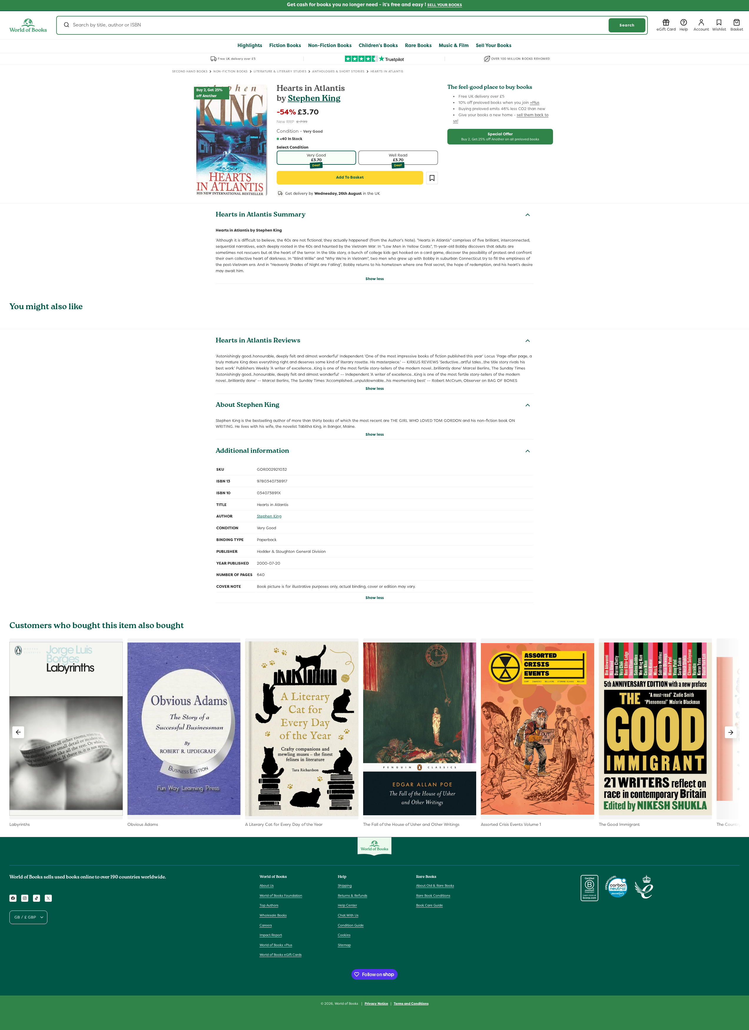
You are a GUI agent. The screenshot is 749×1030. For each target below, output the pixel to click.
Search (627, 25)
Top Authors (269, 905)
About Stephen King (247, 406)
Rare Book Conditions (433, 895)
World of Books (347, 1003)
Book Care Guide (429, 905)
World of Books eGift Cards (281, 955)
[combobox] (352, 25)
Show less (375, 279)
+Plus (534, 102)
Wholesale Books (273, 915)
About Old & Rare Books (435, 886)
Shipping (345, 886)
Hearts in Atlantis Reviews (258, 341)
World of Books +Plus (276, 945)
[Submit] (66, 25)
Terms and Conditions (411, 1003)
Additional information (252, 452)
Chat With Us (348, 915)
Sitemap (344, 945)
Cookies (344, 935)
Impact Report (271, 935)
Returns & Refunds (352, 895)
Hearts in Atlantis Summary (260, 215)
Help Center (347, 905)
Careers (266, 925)
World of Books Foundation (281, 895)
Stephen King (314, 99)
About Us (267, 886)
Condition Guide (351, 925)
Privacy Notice (376, 1003)
